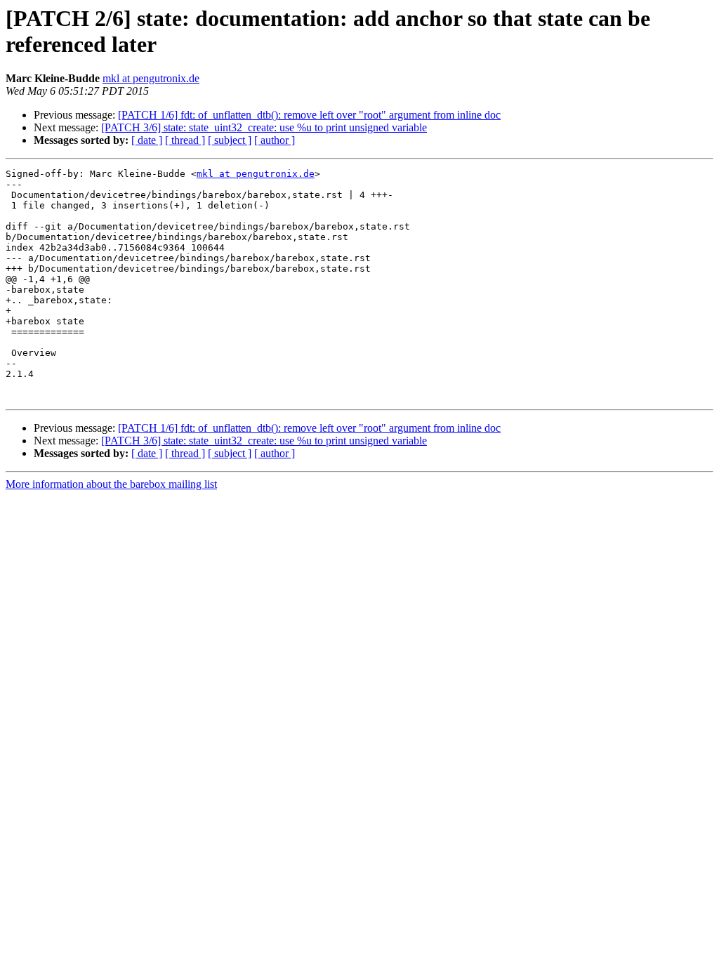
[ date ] (146, 140)
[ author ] (274, 140)
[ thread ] (185, 140)
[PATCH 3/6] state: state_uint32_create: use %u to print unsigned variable (264, 127)
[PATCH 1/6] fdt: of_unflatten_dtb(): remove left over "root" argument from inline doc (309, 115)
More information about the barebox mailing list (111, 484)
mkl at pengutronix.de (151, 78)
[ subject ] (229, 140)
